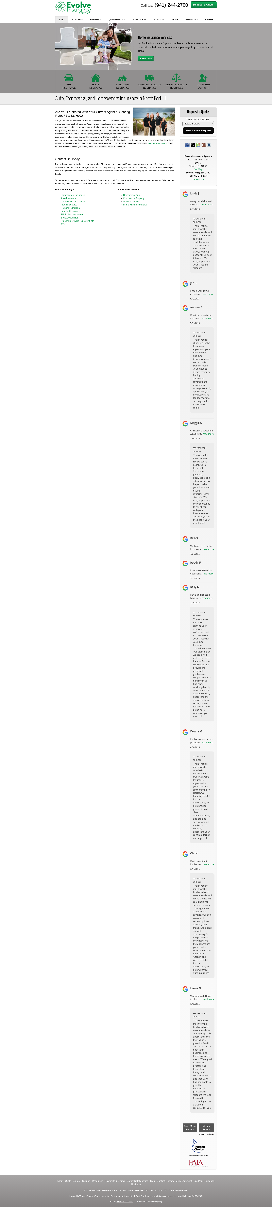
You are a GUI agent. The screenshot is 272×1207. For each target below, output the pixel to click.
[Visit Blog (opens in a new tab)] (209, 144)
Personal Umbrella (70, 208)
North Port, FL (140, 20)
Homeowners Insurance (73, 195)
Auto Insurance (68, 198)
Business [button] (95, 20)
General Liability (131, 201)
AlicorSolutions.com (125, 1201)
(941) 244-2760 (171, 5)
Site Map (198, 1181)
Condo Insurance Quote (73, 201)
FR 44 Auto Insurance (72, 214)
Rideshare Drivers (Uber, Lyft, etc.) (78, 221)
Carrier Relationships (137, 1181)
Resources (97, 1181)
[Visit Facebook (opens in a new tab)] (187, 144)
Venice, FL (159, 20)
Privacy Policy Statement (179, 1181)
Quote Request (72, 1181)
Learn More (146, 58)
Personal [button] (76, 20)
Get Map (198, 169)
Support (86, 1181)
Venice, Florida (86, 1196)
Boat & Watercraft (69, 218)
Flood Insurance (69, 204)
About (175, 20)
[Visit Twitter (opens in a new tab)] (193, 144)
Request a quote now (157, 143)
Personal (209, 1181)
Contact (209, 20)
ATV (63, 224)
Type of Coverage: (198, 119)
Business (136, 1184)
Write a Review (206, 1128)
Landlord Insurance (70, 211)
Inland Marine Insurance (135, 204)
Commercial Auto (131, 195)
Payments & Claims (115, 1181)
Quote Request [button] (116, 20)
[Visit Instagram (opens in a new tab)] (203, 144)
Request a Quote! (203, 4)
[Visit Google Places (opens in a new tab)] (198, 144)
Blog (152, 1181)
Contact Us (198, 179)
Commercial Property (133, 198)
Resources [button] (190, 20)
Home (62, 20)
